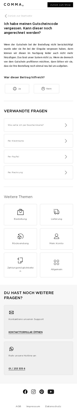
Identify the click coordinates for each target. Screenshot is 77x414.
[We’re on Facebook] (25, 393)
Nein (49, 88)
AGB (18, 406)
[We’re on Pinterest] (41, 393)
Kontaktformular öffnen (26, 332)
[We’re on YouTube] (51, 393)
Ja (19, 88)
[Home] (13, 4)
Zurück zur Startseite (20, 16)
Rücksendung (20, 243)
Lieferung (56, 219)
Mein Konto (57, 243)
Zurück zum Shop (60, 5)
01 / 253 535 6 (17, 368)
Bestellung (20, 219)
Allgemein (56, 269)
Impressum (33, 406)
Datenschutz (53, 406)
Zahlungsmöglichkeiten (20, 269)
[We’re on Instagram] (33, 393)
